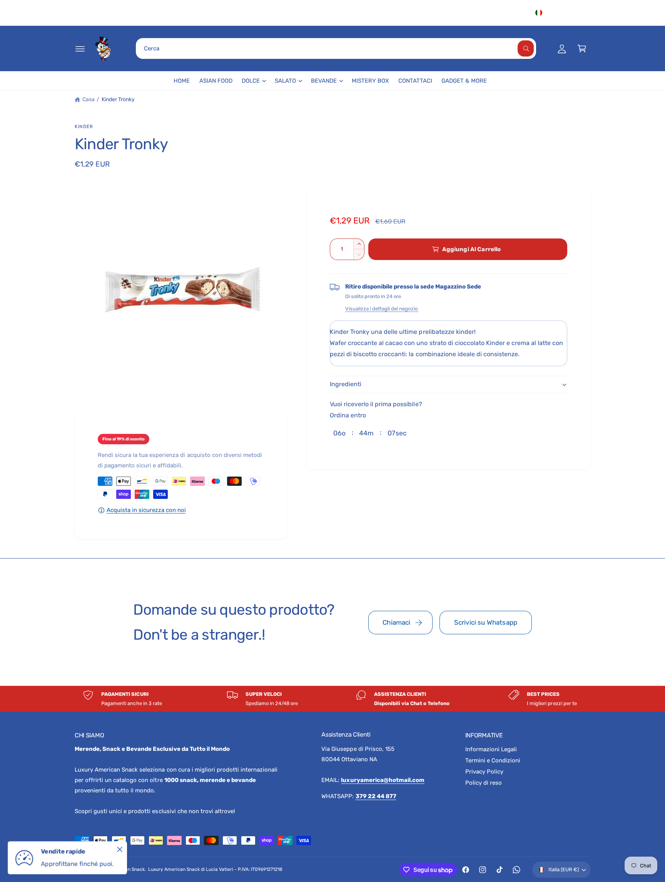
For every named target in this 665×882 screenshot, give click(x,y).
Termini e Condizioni (492, 760)
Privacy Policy (484, 771)
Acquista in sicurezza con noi (146, 510)
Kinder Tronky (118, 99)
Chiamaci (396, 622)
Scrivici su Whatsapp (485, 622)
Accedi (513, 13)
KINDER (84, 126)
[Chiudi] (119, 849)
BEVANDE (324, 80)
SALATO (285, 80)
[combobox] (336, 48)
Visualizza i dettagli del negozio (381, 309)
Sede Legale (471, 13)
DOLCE (251, 80)
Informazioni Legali (491, 749)
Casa (88, 99)
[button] (80, 48)
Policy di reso (483, 782)
